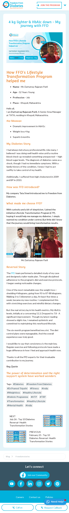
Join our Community (37, 475)
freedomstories (23, 456)
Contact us (34, 497)
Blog (8, 456)
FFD (13, 273)
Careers (20, 497)
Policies (49, 497)
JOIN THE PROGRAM (50, 5)
